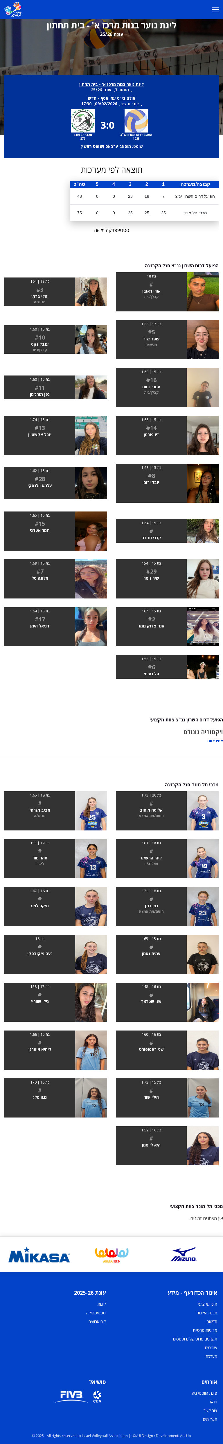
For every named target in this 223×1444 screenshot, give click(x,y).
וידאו (213, 1402)
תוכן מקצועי (207, 1304)
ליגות (102, 1304)
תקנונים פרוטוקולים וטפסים (195, 1339)
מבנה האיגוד (207, 1313)
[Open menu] (215, 9)
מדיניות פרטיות (205, 1330)
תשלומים (210, 1419)
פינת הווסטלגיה (204, 1393)
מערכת (211, 1356)
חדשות (211, 1321)
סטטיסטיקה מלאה (111, 230)
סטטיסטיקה (96, 1313)
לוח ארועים (97, 1321)
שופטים (211, 1347)
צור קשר (210, 1410)
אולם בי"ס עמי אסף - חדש (111, 98)
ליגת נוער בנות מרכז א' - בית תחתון (111, 84)
